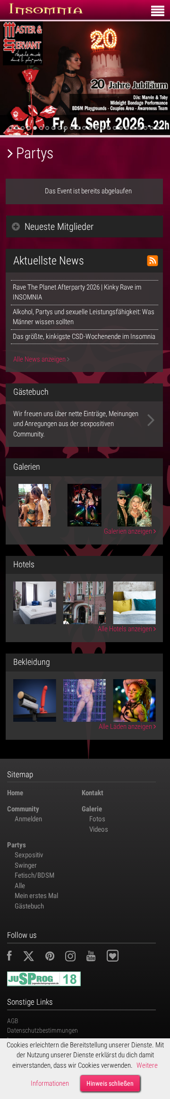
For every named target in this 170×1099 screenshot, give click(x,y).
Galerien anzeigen (128, 531)
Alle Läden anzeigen (126, 726)
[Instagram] (75, 957)
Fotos (97, 819)
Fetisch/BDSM (34, 875)
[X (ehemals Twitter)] (33, 957)
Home (15, 793)
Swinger (26, 865)
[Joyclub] (119, 957)
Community (23, 809)
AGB (12, 1021)
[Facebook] (14, 957)
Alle (20, 885)
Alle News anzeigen (40, 359)
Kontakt (92, 793)
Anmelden (28, 819)
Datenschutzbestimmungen (42, 1030)
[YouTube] (95, 957)
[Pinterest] (54, 957)
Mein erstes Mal (36, 895)
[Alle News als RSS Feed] (152, 260)
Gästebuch (29, 906)
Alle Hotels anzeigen (125, 629)
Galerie (92, 809)
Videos (98, 829)
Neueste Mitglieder (59, 226)
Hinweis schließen (110, 1083)
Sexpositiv (29, 855)
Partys (16, 845)
